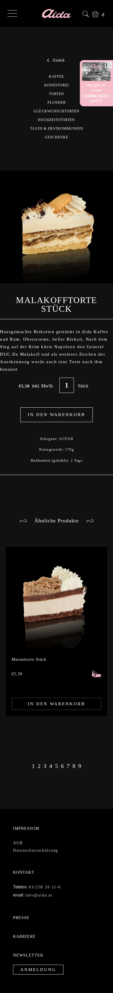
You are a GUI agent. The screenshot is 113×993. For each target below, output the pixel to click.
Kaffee (56, 76)
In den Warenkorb (56, 406)
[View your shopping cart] (94, 13)
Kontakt (23, 864)
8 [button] (74, 757)
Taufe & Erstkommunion (56, 128)
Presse (20, 909)
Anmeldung (35, 961)
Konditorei (57, 85)
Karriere (22, 928)
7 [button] (68, 757)
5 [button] (55, 757)
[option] (56, 623)
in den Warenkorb (56, 695)
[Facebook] (91, 977)
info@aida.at (38, 886)
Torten (56, 94)
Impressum (24, 820)
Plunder (56, 102)
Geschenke (57, 137)
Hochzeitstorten (56, 120)
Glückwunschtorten (56, 111)
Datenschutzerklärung (36, 841)
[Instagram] (77, 977)
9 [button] (80, 757)
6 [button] (61, 757)
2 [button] (37, 757)
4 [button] (49, 757)
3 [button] (43, 757)
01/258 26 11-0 (44, 878)
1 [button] (32, 757)
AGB (17, 834)
